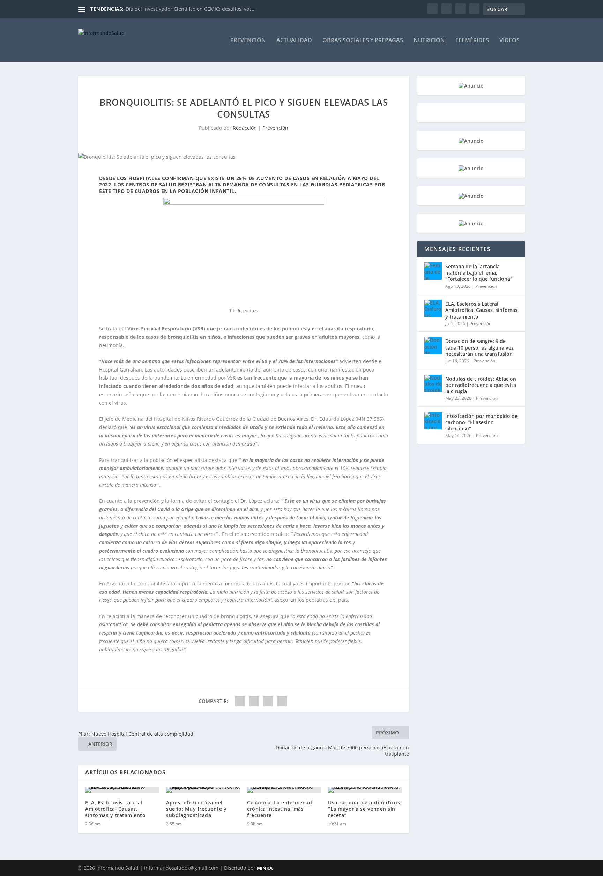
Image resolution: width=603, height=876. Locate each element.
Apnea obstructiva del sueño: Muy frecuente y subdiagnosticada (196, 808)
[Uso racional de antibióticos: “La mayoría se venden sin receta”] (365, 790)
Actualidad (294, 40)
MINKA (265, 868)
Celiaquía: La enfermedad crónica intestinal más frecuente (279, 808)
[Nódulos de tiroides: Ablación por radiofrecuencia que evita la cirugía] (433, 383)
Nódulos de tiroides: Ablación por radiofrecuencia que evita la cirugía (480, 385)
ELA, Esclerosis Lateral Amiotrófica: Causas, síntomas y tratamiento (115, 808)
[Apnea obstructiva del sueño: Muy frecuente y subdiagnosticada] (203, 790)
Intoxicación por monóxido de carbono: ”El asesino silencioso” (481, 422)
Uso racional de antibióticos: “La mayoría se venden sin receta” (365, 808)
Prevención (248, 40)
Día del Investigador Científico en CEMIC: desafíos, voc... (191, 9)
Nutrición (429, 40)
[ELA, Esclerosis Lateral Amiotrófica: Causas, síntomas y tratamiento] (122, 790)
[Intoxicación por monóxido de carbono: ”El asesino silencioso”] (433, 420)
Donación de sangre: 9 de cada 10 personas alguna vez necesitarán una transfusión (479, 347)
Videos (509, 40)
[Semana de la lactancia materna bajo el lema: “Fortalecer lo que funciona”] (433, 271)
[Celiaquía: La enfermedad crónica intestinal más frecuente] (284, 790)
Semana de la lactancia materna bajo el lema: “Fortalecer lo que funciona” (478, 272)
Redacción (245, 128)
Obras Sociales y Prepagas (362, 40)
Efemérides (472, 40)
